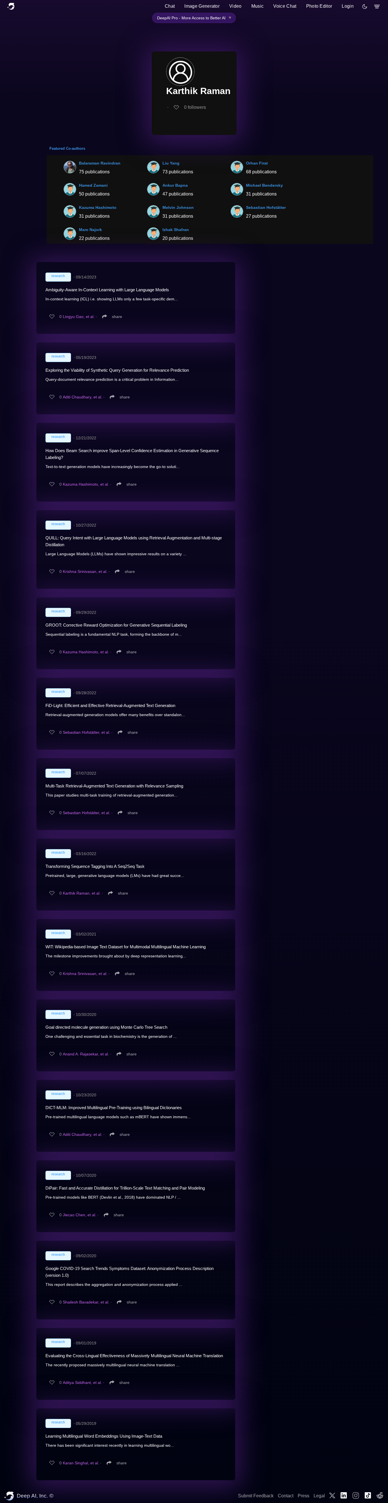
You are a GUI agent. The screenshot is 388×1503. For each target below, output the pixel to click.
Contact (285, 1495)
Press (303, 1495)
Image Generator (202, 6)
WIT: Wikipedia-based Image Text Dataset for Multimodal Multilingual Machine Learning (125, 946)
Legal (319, 1495)
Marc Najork (90, 229)
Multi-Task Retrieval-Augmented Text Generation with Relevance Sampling (114, 785)
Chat (170, 6)
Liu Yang (171, 163)
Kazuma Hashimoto (97, 207)
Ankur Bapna (175, 185)
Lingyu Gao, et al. (79, 316)
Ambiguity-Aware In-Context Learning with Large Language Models (107, 289)
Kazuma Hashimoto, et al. (86, 484)
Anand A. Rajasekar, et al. (86, 1054)
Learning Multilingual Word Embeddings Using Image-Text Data (103, 1436)
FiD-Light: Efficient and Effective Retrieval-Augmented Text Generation (110, 705)
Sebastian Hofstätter (266, 207)
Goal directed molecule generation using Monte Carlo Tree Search (106, 1027)
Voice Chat (284, 6)
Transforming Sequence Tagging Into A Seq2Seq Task (95, 866)
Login (348, 6)
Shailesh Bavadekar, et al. (86, 1302)
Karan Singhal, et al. (81, 1463)
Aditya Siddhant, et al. (82, 1382)
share (117, 316)
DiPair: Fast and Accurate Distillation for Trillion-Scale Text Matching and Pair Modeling (125, 1188)
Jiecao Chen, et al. (79, 1215)
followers (195, 107)
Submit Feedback (256, 1495)
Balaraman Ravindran (99, 163)
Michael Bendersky (264, 185)
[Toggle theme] (364, 6)
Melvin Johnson (178, 207)
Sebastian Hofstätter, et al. (86, 732)
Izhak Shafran (175, 229)
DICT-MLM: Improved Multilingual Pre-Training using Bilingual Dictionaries (113, 1107)
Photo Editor (319, 6)
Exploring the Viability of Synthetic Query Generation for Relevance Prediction (117, 370)
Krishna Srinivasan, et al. (85, 571)
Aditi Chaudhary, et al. (82, 397)
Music (257, 6)
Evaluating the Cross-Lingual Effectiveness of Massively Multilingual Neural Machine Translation (134, 1355)
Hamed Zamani (93, 185)
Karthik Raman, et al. (82, 893)
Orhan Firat (257, 163)
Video (235, 6)
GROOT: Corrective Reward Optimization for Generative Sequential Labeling (116, 625)
